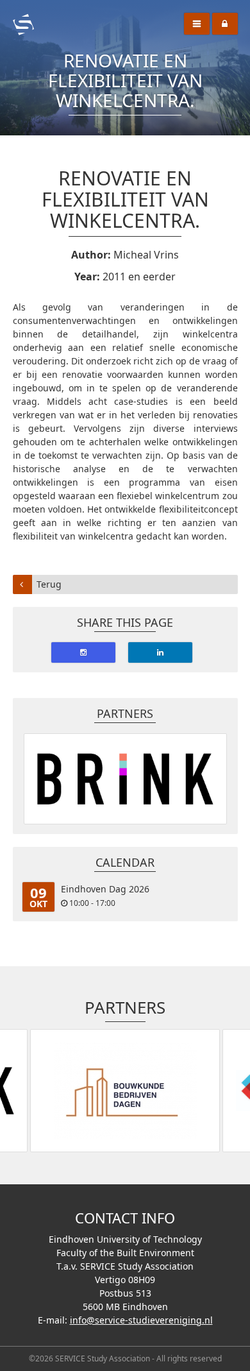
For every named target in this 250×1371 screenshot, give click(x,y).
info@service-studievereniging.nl (141, 1320)
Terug (49, 584)
